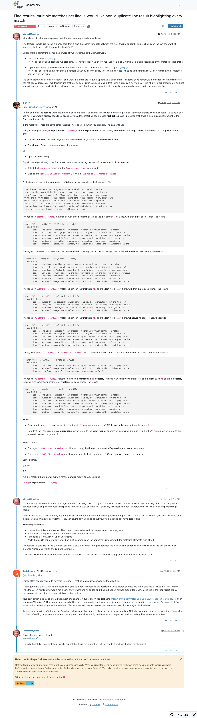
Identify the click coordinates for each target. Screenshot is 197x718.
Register (20, 683)
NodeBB (96, 704)
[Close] (180, 659)
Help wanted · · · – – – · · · (26, 26)
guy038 (26, 102)
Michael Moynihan (31, 34)
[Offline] (18, 36)
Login (30, 683)
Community (33, 4)
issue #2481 (29, 638)
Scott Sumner (29, 571)
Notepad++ (108, 699)
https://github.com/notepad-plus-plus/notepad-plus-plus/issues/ (143, 598)
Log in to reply (175, 26)
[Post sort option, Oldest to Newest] (163, 26)
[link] (50, 58)
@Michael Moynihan (48, 571)
